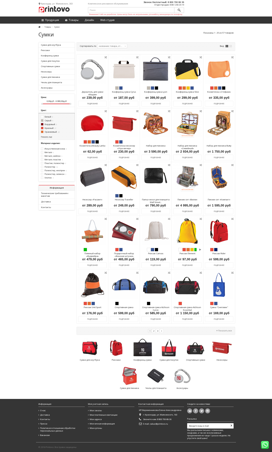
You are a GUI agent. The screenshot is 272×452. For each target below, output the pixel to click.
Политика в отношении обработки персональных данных (57, 429)
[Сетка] (227, 46)
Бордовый (51, 124)
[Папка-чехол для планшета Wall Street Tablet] (156, 177)
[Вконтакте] (189, 410)
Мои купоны (96, 428)
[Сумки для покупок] (169, 348)
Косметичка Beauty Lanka (92, 145)
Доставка (46, 201)
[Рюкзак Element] (187, 231)
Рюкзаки (116, 359)
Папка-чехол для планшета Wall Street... (156, 201)
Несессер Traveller (124, 199)
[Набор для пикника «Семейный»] (187, 123)
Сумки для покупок (169, 359)
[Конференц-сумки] (142, 348)
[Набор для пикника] (156, 123)
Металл (49, 152)
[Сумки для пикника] (129, 376)
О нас (43, 410)
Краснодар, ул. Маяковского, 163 (57, 4)
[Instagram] (207, 410)
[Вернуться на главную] (39, 27)
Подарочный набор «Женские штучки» (124, 254)
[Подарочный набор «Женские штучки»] (124, 231)
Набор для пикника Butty (219, 145)
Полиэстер (51, 166)
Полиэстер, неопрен (56, 170)
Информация (57, 187)
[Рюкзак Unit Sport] (92, 285)
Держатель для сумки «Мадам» (92, 93)
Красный (50, 128)
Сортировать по (88, 46)
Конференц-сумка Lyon (155, 91)
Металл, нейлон (53, 155)
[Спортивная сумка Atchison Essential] (187, 285)
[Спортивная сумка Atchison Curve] (156, 285)
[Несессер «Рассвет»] (92, 177)
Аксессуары (182, 388)
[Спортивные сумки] (195, 348)
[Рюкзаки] (116, 348)
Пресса (43, 423)
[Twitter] (201, 410)
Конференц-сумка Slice (187, 91)
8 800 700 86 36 (176, 2)
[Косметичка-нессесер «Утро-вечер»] (124, 123)
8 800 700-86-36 (164, 419)
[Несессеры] (222, 348)
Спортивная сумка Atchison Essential (187, 308)
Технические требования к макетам (54, 194)
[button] (107, 20)
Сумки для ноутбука (90, 359)
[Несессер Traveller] (124, 177)
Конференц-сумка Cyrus (124, 91)
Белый (49, 116)
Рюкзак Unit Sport (92, 307)
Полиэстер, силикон (55, 174)
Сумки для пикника (129, 388)
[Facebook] (195, 410)
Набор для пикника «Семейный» (187, 147)
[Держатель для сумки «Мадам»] (92, 69)
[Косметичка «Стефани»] (219, 69)
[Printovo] (54, 8)
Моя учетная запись (98, 404)
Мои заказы (96, 410)
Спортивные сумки (195, 359)
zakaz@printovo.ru (159, 423)
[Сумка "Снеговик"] (219, 285)
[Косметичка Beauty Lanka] (92, 123)
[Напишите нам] (265, 445)
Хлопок (49, 177)
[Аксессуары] (182, 376)
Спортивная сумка (124, 307)
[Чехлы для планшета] (156, 376)
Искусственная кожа (56, 148)
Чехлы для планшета (155, 388)
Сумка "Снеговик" (219, 307)
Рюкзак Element (187, 253)
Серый (49, 120)
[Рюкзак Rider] (219, 231)
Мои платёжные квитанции (103, 415)
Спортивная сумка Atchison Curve (155, 308)
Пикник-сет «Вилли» (187, 199)
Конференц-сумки (143, 359)
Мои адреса (96, 419)
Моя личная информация (102, 423)
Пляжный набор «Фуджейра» (92, 254)
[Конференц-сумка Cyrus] (124, 69)
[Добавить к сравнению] (106, 58)
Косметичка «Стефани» (219, 91)
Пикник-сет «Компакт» (219, 199)
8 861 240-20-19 (177, 4)
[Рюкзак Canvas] (156, 231)
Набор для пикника (155, 145)
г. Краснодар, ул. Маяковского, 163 (160, 414)
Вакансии (45, 435)
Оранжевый (52, 131)
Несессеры (222, 359)
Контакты (46, 207)
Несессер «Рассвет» (92, 199)
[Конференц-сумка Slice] (187, 69)
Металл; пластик (54, 159)
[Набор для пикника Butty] (219, 123)
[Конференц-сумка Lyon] (156, 69)
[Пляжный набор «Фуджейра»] (92, 231)
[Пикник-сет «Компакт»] (219, 177)
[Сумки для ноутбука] (89, 348)
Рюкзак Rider (219, 253)
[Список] (230, 46)
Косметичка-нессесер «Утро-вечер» (124, 147)
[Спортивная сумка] (124, 285)
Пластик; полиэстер (55, 163)
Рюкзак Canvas (155, 253)
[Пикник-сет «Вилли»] (187, 177)
